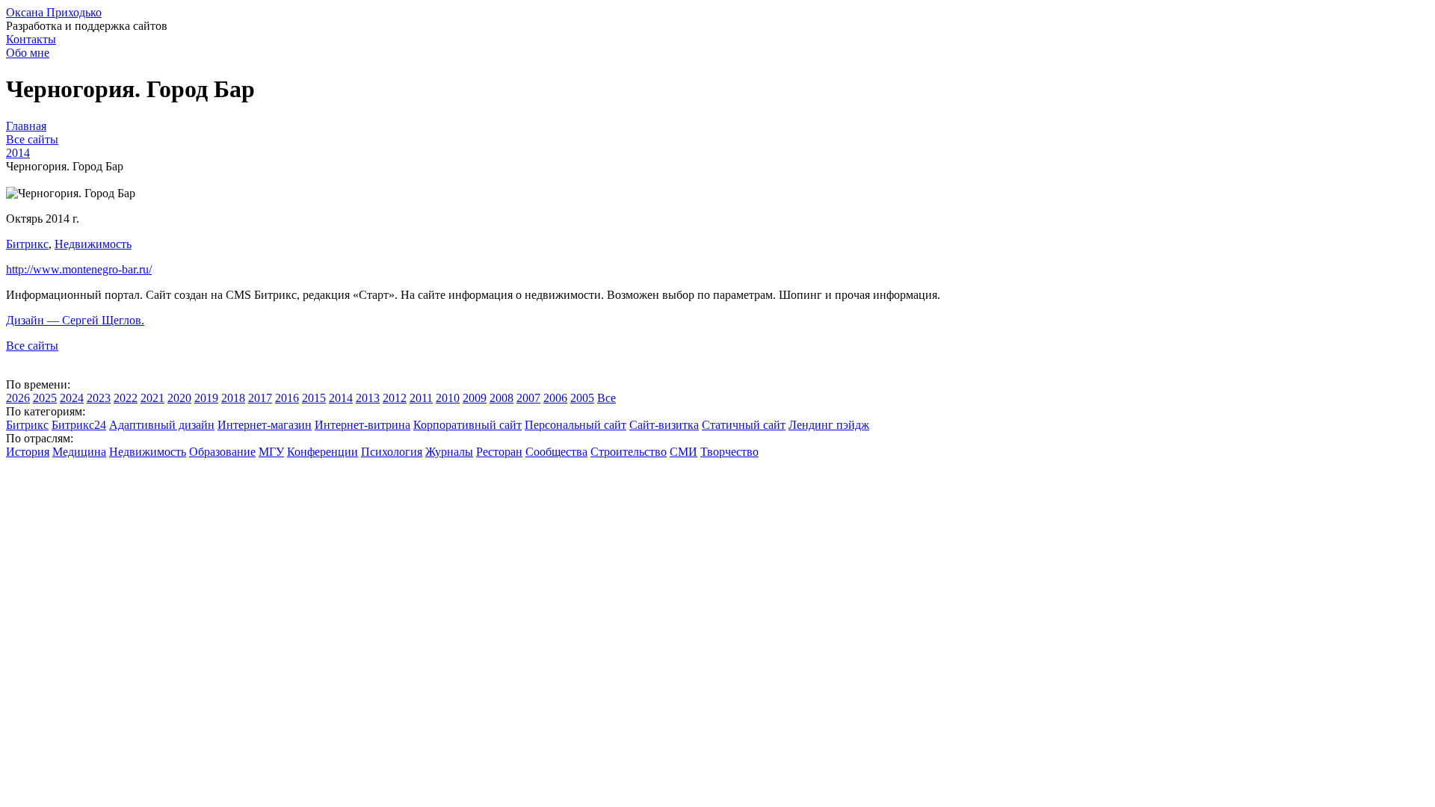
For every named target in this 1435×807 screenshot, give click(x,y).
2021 (152, 398)
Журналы (449, 451)
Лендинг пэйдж (829, 424)
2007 (528, 398)
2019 (206, 398)
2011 (421, 398)
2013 (368, 398)
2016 (287, 398)
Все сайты (32, 345)
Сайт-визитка (664, 424)
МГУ (271, 451)
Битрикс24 (79, 424)
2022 (126, 398)
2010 (448, 398)
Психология (391, 451)
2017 (260, 398)
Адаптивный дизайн (162, 424)
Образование (222, 451)
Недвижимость (93, 244)
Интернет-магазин (264, 424)
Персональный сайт (575, 424)
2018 (233, 398)
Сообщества (556, 451)
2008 (501, 398)
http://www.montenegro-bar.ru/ (79, 269)
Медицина (79, 451)
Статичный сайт (744, 424)
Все (606, 398)
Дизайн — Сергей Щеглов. (75, 320)
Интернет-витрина (362, 424)
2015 (314, 398)
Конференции (322, 451)
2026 (18, 398)
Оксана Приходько (54, 12)
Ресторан (499, 451)
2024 (72, 398)
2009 (475, 398)
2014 (341, 398)
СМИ (683, 451)
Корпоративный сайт (467, 424)
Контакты (31, 39)
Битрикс (27, 244)
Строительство (628, 451)
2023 (99, 398)
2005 (582, 398)
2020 (179, 398)
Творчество (729, 451)
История (27, 451)
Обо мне (27, 52)
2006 (555, 398)
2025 (45, 398)
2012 (395, 398)
